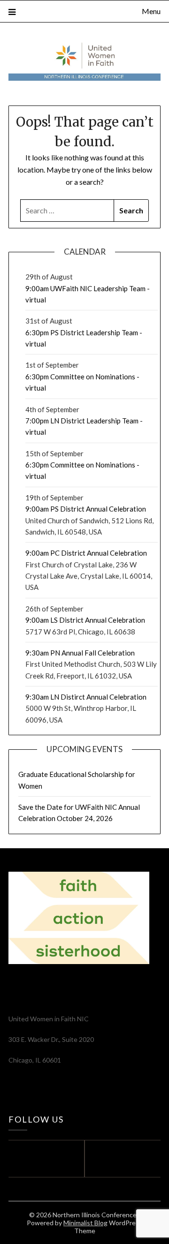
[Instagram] (124, 1158)
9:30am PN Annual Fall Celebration (80, 652)
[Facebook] (44, 1158)
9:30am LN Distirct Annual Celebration (85, 697)
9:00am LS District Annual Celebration (85, 620)
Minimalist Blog (85, 1223)
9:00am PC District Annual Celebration (86, 553)
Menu (151, 11)
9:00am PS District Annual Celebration (85, 509)
